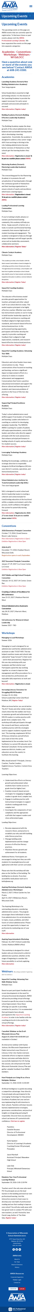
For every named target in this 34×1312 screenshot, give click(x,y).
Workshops (10, 54)
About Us (17, 1259)
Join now (13, 1289)
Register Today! (20, 247)
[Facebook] (17, 1249)
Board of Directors (17, 1264)
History (17, 1267)
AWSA (14, 518)
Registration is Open (22, 539)
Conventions (23, 51)
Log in (22, 1289)
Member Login (17, 1280)
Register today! (20, 109)
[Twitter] (13, 1249)
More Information (8, 539)
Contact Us (17, 1282)
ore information (8, 964)
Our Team (17, 1262)
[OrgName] (10, 6)
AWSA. (28, 158)
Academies (8, 51)
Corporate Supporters (17, 1277)
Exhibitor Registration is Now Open (14, 541)
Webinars (24, 54)
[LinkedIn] (20, 1249)
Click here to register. (18, 1121)
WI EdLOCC (17, 57)
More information (8, 109)
